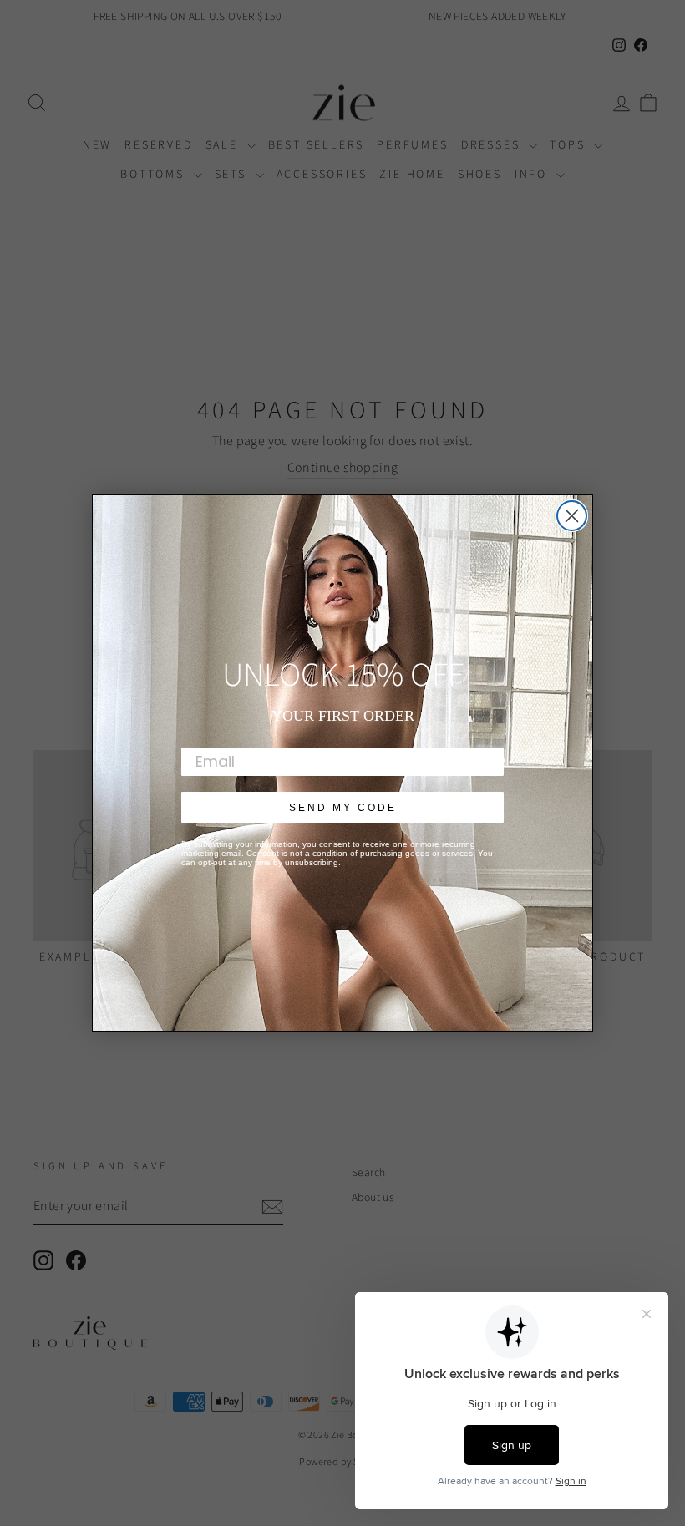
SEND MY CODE (343, 808)
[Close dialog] (571, 515)
